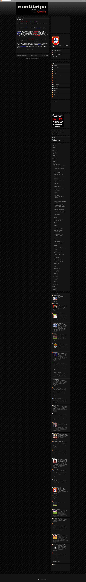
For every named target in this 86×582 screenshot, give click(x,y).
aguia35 (54, 458)
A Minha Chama (56, 333)
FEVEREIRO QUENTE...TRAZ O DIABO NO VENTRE (60, 166)
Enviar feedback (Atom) (35, 58)
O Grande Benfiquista (57, 487)
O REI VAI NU (56, 183)
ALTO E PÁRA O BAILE (58, 219)
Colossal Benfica (56, 495)
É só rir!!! (55, 249)
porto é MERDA (57, 263)
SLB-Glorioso (56, 362)
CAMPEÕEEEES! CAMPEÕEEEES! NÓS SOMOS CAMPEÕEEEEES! (62, 489)
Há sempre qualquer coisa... (59, 254)
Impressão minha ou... (57, 442)
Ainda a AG (60, 344)
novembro (56, 268)
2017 (54, 147)
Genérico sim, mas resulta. (59, 184)
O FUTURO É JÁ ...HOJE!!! (59, 174)
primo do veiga (56, 96)
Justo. (55, 266)
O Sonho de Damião (57, 398)
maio (55, 278)
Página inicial (34, 55)
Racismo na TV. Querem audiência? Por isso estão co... (60, 247)
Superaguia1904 (56, 86)
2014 (54, 152)
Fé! (53, 519)
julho (55, 274)
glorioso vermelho (56, 509)
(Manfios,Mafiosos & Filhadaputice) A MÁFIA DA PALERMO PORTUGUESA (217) (59, 389)
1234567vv (55, 65)
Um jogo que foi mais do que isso (59, 480)
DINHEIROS (56, 225)
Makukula (56, 217)
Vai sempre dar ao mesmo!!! (59, 204)
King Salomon (55, 71)
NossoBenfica (56, 469)
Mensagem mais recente (22, 55)
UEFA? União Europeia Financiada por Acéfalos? (59, 260)
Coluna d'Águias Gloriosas (58, 313)
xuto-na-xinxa (56, 433)
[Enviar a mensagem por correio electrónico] (32, 49)
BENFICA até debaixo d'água (59, 441)
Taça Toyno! (56, 178)
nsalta (54, 94)
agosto (55, 273)
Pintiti (54, 82)
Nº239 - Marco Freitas (61, 535)
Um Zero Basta (56, 501)
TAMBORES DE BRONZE (58, 232)
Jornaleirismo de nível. (58, 251)
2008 (54, 161)
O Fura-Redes (56, 303)
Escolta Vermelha (56, 561)
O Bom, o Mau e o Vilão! (58, 228)
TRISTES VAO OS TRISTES (59, 168)
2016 (54, 148)
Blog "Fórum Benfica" (57, 518)
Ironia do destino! (56, 406)
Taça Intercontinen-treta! (58, 193)
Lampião (54, 73)
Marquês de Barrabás (57, 75)
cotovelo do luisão (56, 92)
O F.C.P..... (60, 510)
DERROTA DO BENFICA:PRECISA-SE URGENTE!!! (58, 196)
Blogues (61, 45)
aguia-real (55, 450)
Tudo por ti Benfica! (57, 343)
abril (55, 279)
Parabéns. (56, 192)
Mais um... (56, 245)
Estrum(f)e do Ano (57, 172)
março (55, 281)
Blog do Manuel (56, 405)
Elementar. (56, 227)
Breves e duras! (57, 214)
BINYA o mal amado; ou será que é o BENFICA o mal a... (60, 243)
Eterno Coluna (55, 67)
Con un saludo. (57, 257)
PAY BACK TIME (57, 222)
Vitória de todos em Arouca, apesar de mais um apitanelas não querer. (63, 435)
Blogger (46, 579)
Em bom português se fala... (59, 209)
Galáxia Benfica (56, 379)
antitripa (54, 90)
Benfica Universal (56, 56)
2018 (54, 145)
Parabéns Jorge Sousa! (58, 261)
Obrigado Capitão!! (56, 380)
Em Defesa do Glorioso (57, 567)
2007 (54, 163)
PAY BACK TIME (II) (57, 220)
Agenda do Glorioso (57, 372)
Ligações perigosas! (57, 252)
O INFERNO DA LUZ (57, 479)
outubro (55, 270)
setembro (56, 271)
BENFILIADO (55, 352)
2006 (54, 286)
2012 (54, 155)
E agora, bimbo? (57, 190)
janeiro (55, 284)
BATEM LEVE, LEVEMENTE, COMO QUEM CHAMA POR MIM (59, 206)
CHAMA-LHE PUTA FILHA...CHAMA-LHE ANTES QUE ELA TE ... (60, 211)
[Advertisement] (60, 24)
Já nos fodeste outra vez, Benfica (59, 414)
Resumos (59, 334)
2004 (54, 289)
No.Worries (55, 77)
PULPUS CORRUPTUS (57, 54)
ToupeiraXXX (55, 88)
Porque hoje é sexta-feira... (62, 545)
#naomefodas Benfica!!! (58, 323)
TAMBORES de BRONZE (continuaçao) (58, 231)
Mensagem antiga (44, 55)
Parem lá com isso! (57, 413)
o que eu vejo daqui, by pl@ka (59, 544)
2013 (54, 153)
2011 (54, 156)
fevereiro (56, 282)
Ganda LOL (56, 264)
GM (53, 69)
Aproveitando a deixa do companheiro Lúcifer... (58, 235)
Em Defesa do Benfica (57, 52)
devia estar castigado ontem (39, 43)
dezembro (56, 164)
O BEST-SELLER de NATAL (59, 241)
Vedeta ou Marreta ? (57, 534)
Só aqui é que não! (57, 186)
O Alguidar (55, 523)
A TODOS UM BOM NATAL (59, 180)
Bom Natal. (56, 181)
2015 (54, 150)
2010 (54, 158)
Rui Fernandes (56, 84)
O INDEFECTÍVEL (56, 295)
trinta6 (54, 422)
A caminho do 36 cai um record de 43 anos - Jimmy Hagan (62, 424)
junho (55, 276)
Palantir (54, 80)
